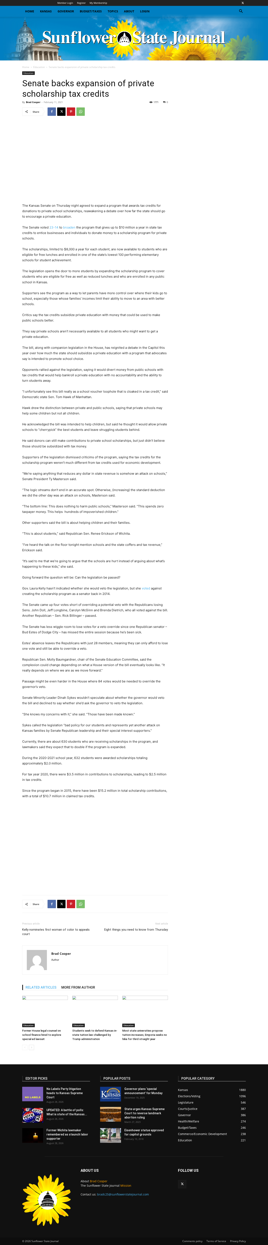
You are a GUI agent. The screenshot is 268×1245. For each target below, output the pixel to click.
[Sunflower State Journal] (134, 38)
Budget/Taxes (91, 11)
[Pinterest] (71, 111)
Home (29, 11)
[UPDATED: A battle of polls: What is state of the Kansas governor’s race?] (32, 1115)
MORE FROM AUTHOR (78, 987)
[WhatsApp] (80, 111)
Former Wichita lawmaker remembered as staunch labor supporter (67, 1134)
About (129, 11)
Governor (66, 11)
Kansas (46, 11)
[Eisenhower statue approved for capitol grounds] (110, 1135)
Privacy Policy (238, 1241)
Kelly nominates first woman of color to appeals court (56, 932)
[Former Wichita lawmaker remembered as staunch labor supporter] (32, 1135)
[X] (243, 3)
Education (39, 67)
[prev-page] (24, 1047)
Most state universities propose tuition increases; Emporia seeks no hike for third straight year (144, 1035)
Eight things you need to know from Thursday (136, 929)
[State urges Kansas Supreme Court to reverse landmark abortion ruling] (110, 1114)
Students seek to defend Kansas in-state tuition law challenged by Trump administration (94, 1035)
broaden (69, 227)
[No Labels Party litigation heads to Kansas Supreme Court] (32, 1094)
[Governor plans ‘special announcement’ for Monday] (110, 1094)
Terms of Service (216, 1241)
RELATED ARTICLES (41, 987)
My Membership (98, 2)
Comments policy (192, 1241)
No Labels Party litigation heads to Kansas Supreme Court (64, 1093)
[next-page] (31, 1047)
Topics (113, 11)
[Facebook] (52, 111)
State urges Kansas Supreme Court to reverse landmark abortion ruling (144, 1113)
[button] (241, 12)
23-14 (53, 227)
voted (146, 588)
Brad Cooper (33, 102)
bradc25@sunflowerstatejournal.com (123, 1194)
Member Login (65, 2)
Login (144, 11)
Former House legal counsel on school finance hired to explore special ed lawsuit (41, 1035)
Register (81, 2)
